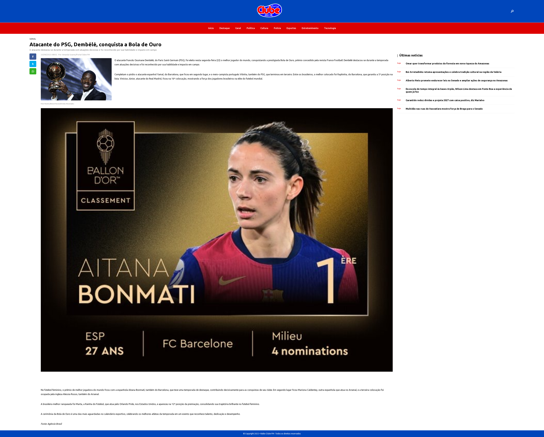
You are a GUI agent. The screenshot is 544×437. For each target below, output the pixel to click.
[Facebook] (32, 56)
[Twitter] (32, 64)
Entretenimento (310, 28)
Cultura (264, 28)
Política (251, 28)
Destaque (224, 28)
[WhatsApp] (32, 71)
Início (211, 28)
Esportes (291, 28)
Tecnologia (330, 28)
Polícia (277, 28)
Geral (238, 28)
